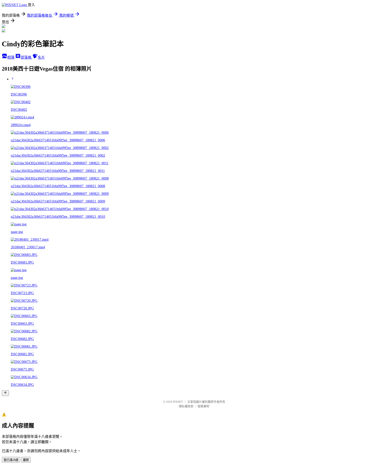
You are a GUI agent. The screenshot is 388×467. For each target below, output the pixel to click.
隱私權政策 (186, 406)
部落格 (26, 57)
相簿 (11, 57)
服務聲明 (203, 406)
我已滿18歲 (11, 460)
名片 (41, 57)
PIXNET (178, 401)
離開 (26, 460)
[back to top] (5, 393)
